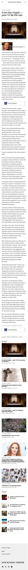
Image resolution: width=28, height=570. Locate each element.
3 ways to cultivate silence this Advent (17, 497)
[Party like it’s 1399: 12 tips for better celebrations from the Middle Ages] (4, 513)
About (3, 551)
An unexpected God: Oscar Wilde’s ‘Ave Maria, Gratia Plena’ (17, 529)
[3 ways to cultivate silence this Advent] (4, 497)
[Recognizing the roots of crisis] (14, 425)
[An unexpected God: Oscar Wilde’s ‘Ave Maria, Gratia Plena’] (4, 529)
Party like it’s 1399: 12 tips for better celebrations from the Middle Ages (18, 513)
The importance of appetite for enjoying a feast (17, 505)
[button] (2, 2)
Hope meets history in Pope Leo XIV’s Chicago (17, 521)
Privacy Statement (6, 554)
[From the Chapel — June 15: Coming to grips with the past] (14, 400)
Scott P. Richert (12, 103)
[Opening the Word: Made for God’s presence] (14, 375)
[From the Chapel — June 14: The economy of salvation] (14, 350)
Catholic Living (6, 10)
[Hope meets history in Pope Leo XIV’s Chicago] (4, 521)
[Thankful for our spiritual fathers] (14, 475)
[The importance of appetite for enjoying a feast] (4, 505)
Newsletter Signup (6, 547)
